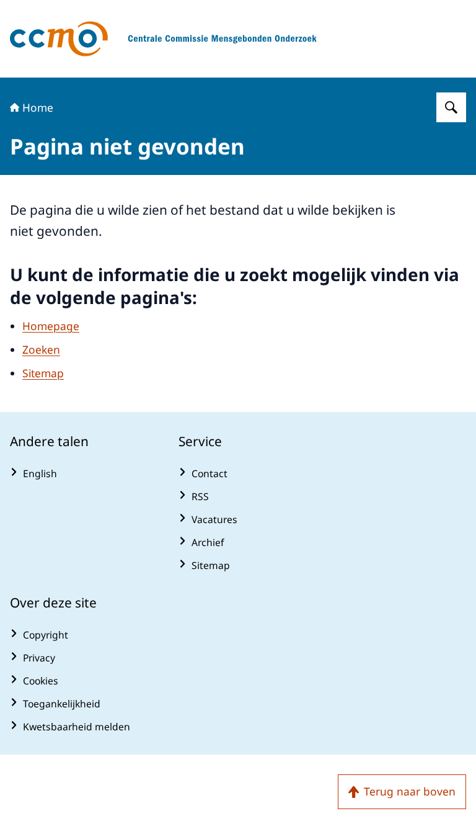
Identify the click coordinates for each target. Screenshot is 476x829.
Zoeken (41, 349)
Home (37, 107)
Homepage (50, 325)
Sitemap (43, 372)
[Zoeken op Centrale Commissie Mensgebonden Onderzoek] (451, 107)
